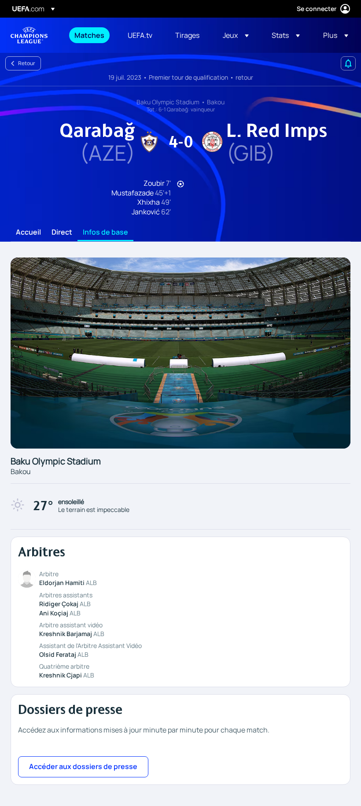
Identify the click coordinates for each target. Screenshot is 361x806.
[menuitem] (90, 35)
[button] (235, 35)
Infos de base (105, 232)
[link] (89, 35)
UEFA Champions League (29, 35)
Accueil (28, 232)
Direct (62, 232)
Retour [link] (26, 63)
